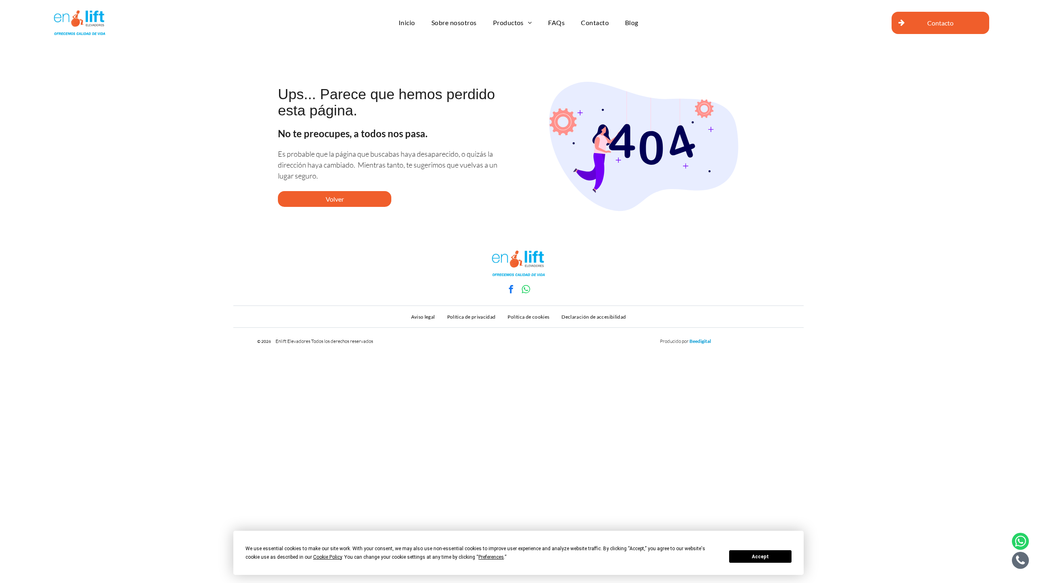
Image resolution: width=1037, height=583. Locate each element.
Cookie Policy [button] (327, 557)
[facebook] (511, 290)
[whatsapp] (526, 290)
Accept (760, 557)
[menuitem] (406, 23)
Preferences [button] (491, 557)
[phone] (1020, 561)
